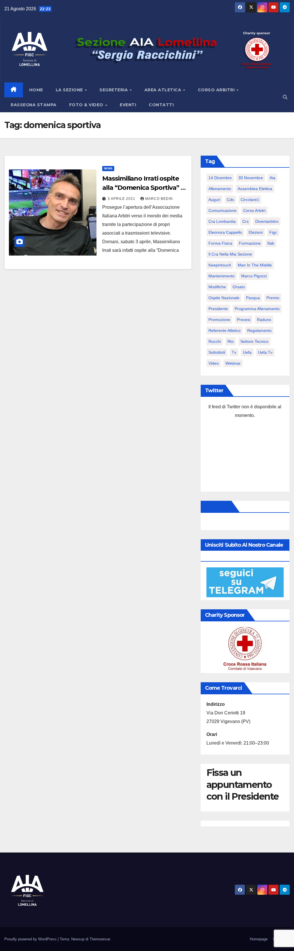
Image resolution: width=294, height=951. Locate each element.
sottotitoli (216, 352)
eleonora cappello (225, 232)
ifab (270, 243)
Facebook (217, 506)
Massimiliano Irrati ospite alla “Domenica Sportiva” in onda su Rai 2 (144, 188)
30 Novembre (250, 177)
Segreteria (114, 89)
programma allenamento (257, 308)
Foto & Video (87, 104)
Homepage (259, 939)
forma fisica (220, 243)
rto (230, 341)
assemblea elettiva (255, 188)
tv (234, 352)
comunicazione (222, 210)
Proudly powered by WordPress (31, 939)
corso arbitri (254, 210)
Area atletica (163, 89)
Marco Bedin (159, 199)
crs (245, 221)
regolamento (259, 330)
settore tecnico (254, 341)
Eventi (128, 104)
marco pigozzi (254, 276)
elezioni (256, 232)
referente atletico (224, 330)
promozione (219, 319)
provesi (243, 319)
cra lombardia (222, 221)
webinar (233, 363)
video (213, 363)
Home (36, 89)
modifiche (217, 287)
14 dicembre (220, 177)
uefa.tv (265, 352)
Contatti (161, 104)
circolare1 (250, 199)
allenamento (219, 188)
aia (272, 177)
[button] (285, 97)
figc (273, 232)
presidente (218, 308)
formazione (250, 243)
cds (230, 199)
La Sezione (70, 89)
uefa (247, 352)
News (108, 168)
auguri (214, 199)
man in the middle (255, 265)
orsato (239, 287)
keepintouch (219, 265)
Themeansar (100, 939)
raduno (264, 319)
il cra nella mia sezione (230, 254)
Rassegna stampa (34, 104)
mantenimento (221, 276)
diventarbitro (266, 221)
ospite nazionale (223, 297)
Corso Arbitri (217, 89)
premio (272, 297)
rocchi (214, 341)
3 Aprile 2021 (122, 199)
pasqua (253, 297)
